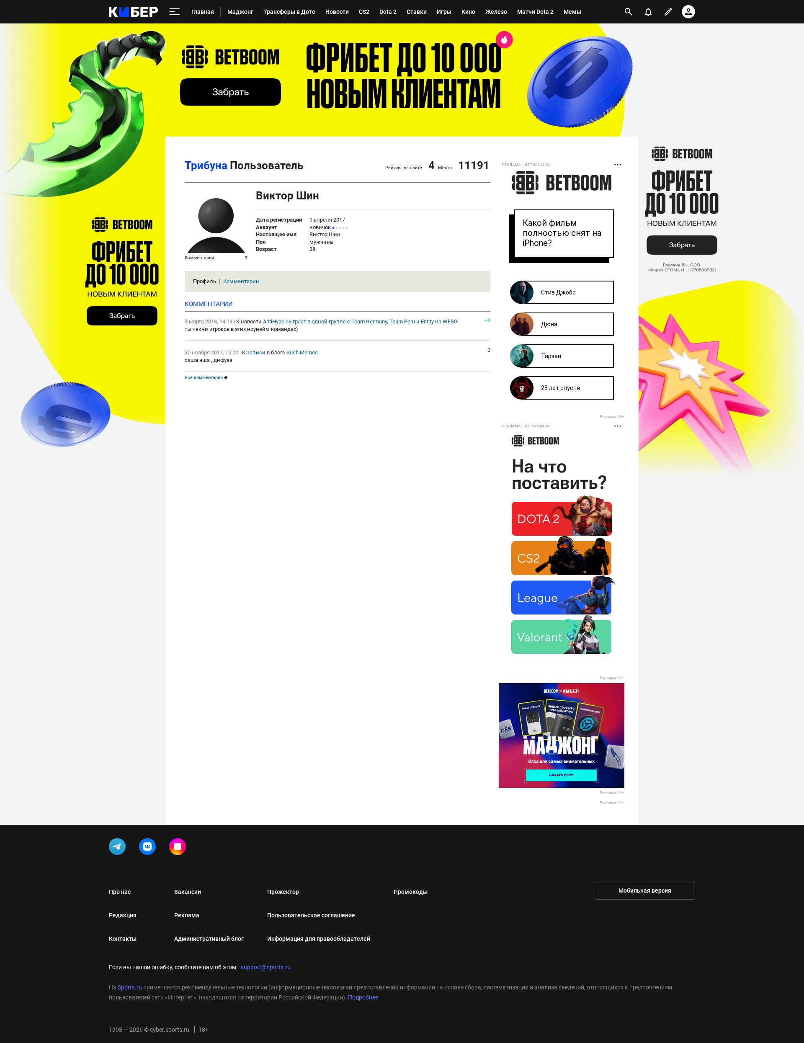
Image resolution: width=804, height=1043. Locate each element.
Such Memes (302, 352)
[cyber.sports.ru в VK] (149, 848)
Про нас (120, 891)
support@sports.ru (266, 967)
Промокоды (411, 891)
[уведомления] (648, 12)
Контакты (123, 938)
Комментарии (241, 281)
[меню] (175, 12)
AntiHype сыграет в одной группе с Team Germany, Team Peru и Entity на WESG (360, 321)
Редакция (123, 915)
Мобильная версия (644, 890)
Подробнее (363, 997)
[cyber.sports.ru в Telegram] (119, 848)
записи (256, 352)
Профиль (204, 281)
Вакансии (187, 891)
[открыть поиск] (628, 12)
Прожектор (283, 891)
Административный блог (209, 938)
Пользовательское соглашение (311, 915)
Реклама (186, 915)
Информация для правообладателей (318, 938)
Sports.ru (130, 987)
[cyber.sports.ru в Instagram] (179, 848)
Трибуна (206, 165)
